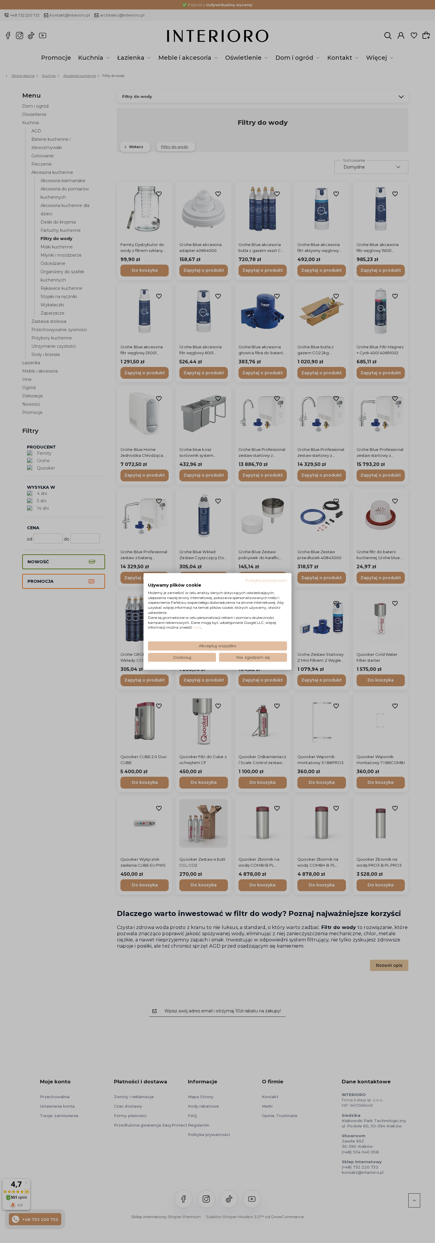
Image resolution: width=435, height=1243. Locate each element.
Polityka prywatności (266, 580)
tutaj (197, 627)
